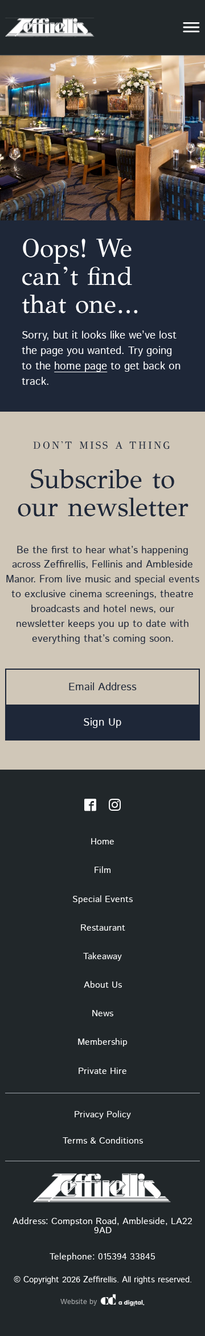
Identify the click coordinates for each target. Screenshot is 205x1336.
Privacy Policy (102, 1114)
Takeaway (102, 956)
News (102, 1013)
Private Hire (102, 1071)
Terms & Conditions (103, 1141)
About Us (103, 985)
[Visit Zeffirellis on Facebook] (90, 807)
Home (102, 841)
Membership (102, 1042)
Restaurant (102, 928)
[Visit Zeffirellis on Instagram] (115, 807)
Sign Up (102, 722)
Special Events (102, 899)
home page (80, 366)
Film (102, 870)
